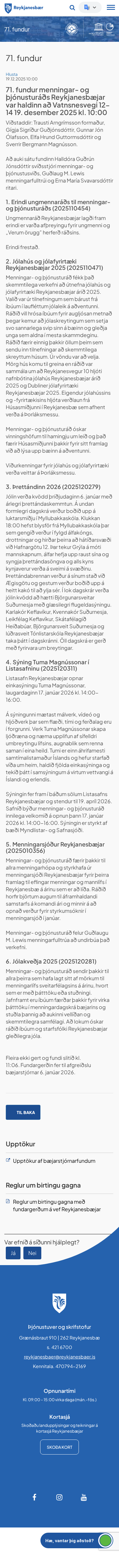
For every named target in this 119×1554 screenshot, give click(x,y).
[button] (76, 1540)
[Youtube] (84, 1497)
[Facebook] (35, 1497)
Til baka (26, 1112)
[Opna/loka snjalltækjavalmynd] (111, 8)
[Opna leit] (72, 7)
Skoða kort (59, 1447)
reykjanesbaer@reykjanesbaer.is (59, 1357)
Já (13, 1253)
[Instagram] (59, 1497)
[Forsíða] (24, 7)
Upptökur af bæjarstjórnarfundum (54, 1160)
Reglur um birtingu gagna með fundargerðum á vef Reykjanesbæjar (57, 1205)
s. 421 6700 (59, 1347)
